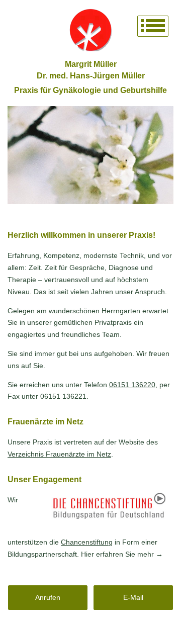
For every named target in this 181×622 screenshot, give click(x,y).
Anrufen (47, 597)
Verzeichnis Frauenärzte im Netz (59, 454)
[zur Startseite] (90, 30)
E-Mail (133, 597)
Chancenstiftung (87, 542)
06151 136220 (132, 385)
